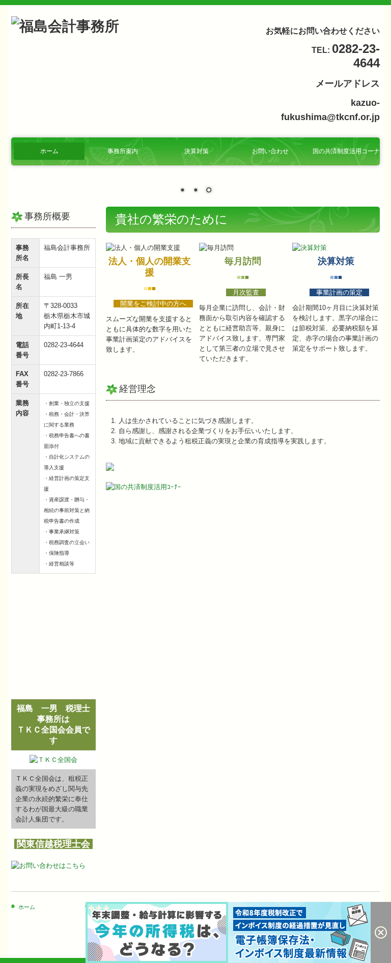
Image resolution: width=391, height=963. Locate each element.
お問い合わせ (270, 151)
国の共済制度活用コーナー (346, 151)
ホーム (49, 151)
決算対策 (196, 151)
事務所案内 (122, 151)
